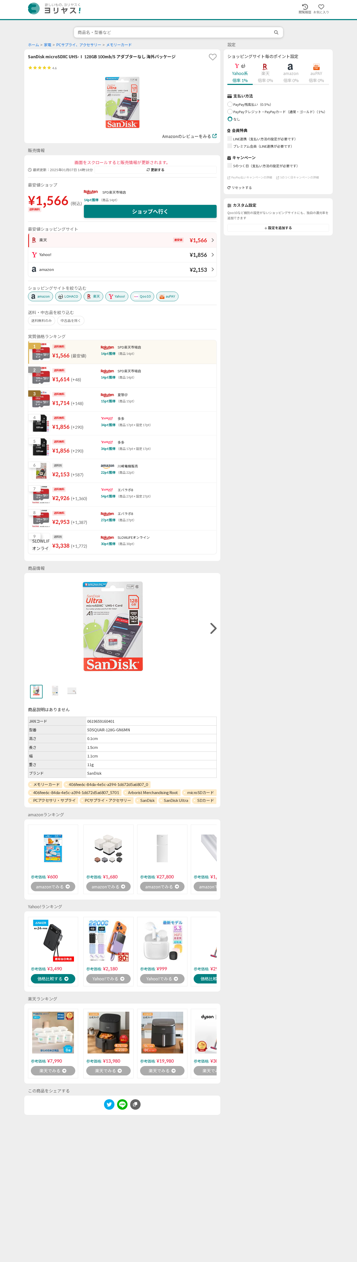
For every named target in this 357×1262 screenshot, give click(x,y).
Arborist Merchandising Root (153, 792)
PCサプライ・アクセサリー (108, 800)
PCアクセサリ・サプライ (54, 800)
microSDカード (200, 792)
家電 (47, 45)
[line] (122, 1105)
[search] (276, 32)
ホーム (33, 45)
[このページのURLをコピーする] (135, 1104)
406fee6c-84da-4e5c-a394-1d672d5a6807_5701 (76, 792)
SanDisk (147, 800)
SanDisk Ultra (176, 800)
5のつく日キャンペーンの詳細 (299, 177)
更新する (157, 170)
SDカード (205, 800)
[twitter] (109, 1105)
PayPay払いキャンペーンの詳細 (251, 177)
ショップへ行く (150, 211)
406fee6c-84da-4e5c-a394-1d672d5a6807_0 (108, 784)
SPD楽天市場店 (114, 192)
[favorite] (213, 57)
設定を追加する (280, 228)
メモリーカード (119, 45)
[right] (213, 628)
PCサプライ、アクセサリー (78, 45)
